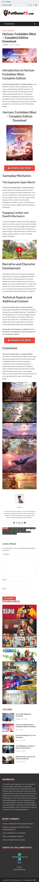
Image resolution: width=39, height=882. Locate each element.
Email (4, 588)
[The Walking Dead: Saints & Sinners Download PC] (8, 746)
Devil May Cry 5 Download (16, 833)
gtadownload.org (19, 869)
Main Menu (10, 24)
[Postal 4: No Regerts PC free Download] (8, 735)
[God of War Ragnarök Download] (8, 714)
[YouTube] (36, 5)
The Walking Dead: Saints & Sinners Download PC (25, 747)
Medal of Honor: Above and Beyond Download (25, 757)
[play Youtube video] (19, 249)
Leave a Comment (15, 44)
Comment (6, 554)
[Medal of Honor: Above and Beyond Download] (8, 757)
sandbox (27, 532)
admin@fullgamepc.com (19, 857)
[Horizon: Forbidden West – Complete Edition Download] (8, 725)
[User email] (25, 523)
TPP (15, 533)
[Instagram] (22, 523)
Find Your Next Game (28, 528)
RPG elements (19, 532)
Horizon (5, 530)
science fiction (8, 533)
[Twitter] (14, 523)
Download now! (20, 168)
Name (4, 580)
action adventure (15, 528)
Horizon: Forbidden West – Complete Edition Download (25, 726)
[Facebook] (28, 5)
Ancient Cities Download (17, 840)
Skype (19, 862)
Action (4, 30)
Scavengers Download (16, 836)
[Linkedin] (31, 5)
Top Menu (7, 1)
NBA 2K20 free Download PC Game (21, 824)
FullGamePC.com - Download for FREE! (24, 880)
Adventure (11, 30)
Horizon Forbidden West (17, 530)
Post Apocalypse (8, 532)
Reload (6, 44)
